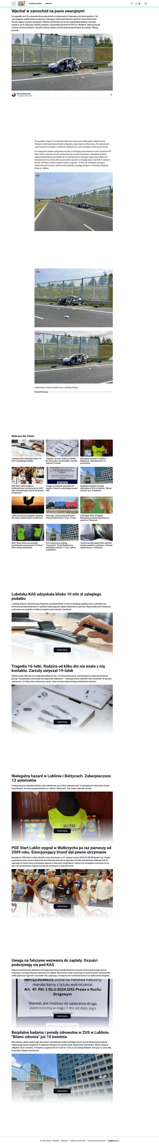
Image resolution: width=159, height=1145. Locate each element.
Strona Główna (35, 3)
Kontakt (48, 3)
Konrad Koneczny (23, 94)
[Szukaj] (132, 3)
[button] (138, 3)
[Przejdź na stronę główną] (14, 5)
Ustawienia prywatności (96, 1141)
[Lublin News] (23, 3)
